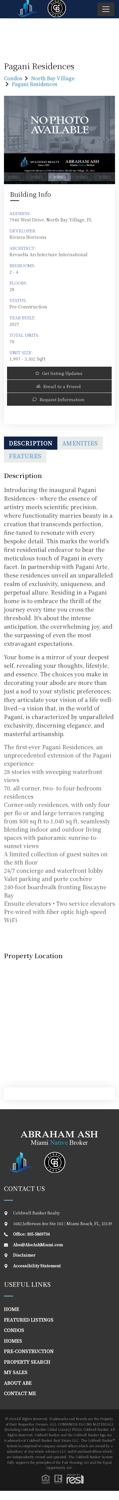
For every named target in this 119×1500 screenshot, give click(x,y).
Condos (13, 78)
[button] (62, 1478)
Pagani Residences (34, 84)
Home (11, 1309)
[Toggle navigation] (105, 9)
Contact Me (20, 1393)
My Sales (15, 1372)
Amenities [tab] (80, 443)
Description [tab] (30, 443)
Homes (13, 1340)
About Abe (18, 1382)
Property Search (27, 1361)
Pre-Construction (29, 1351)
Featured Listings (28, 1319)
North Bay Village (52, 78)
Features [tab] (25, 456)
